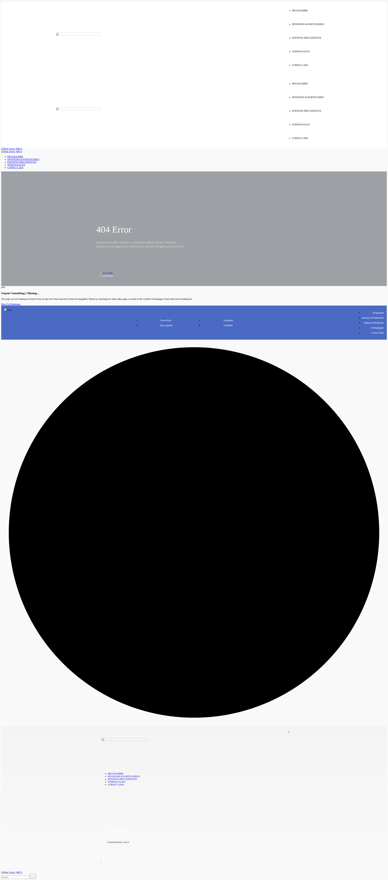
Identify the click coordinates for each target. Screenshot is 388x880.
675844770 (121, 831)
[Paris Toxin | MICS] (11, 148)
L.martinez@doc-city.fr (118, 842)
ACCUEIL (107, 273)
